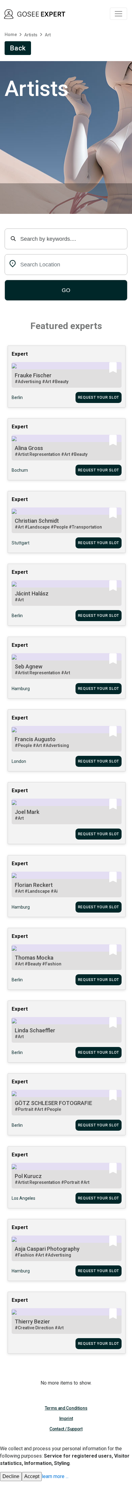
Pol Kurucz (28, 1176)
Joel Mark (27, 812)
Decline (10, 1476)
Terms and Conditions (66, 1408)
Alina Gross (29, 448)
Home (11, 34)
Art (48, 34)
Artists (30, 34)
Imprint (66, 1418)
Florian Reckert (34, 885)
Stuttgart (20, 542)
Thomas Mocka (34, 957)
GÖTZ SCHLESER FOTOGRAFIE (53, 1103)
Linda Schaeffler (35, 1030)
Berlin (17, 397)
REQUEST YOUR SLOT (98, 397)
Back (18, 48)
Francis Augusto (35, 739)
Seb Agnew (28, 666)
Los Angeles (23, 1198)
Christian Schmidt (37, 521)
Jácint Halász (32, 593)
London (19, 761)
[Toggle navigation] (118, 14)
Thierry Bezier (32, 1321)
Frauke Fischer (33, 375)
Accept (31, 1476)
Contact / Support (66, 1428)
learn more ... (55, 1476)
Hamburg (21, 688)
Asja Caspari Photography (47, 1249)
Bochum (20, 470)
